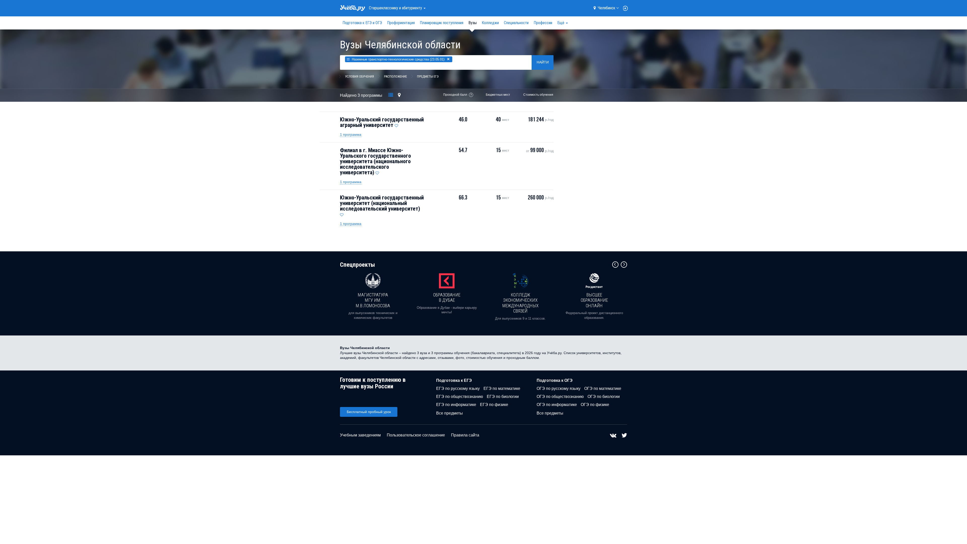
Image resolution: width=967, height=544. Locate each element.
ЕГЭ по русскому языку (458, 388)
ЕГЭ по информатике (456, 404)
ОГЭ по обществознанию (560, 396)
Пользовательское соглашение (416, 435)
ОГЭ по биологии (604, 396)
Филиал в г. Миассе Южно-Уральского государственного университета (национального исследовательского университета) (375, 161)
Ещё (561, 22)
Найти (543, 62)
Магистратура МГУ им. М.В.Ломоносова (373, 300)
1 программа (350, 134)
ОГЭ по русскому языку (558, 388)
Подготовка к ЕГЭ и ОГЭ (362, 22)
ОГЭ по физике (595, 404)
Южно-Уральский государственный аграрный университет (382, 122)
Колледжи (490, 22)
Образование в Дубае (446, 297)
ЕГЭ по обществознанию (459, 396)
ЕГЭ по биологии (503, 396)
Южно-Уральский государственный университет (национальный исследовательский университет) (382, 203)
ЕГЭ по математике (502, 388)
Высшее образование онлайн (594, 300)
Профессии (543, 22)
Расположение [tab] (395, 76)
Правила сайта (465, 435)
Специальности (516, 22)
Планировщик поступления (441, 22)
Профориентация (401, 22)
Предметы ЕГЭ (428, 76)
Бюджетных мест (498, 94)
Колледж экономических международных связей (520, 303)
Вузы (472, 22)
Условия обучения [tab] (359, 76)
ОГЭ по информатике (557, 404)
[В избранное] (396, 124)
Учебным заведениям (360, 435)
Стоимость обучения (538, 94)
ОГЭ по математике (602, 388)
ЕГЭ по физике (494, 404)
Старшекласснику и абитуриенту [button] (396, 8)
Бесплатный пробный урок (369, 412)
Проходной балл (455, 94)
